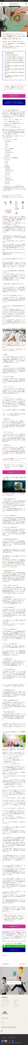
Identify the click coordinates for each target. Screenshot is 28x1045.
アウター (15, 1004)
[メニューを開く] (3, 4)
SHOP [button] (2, 1022)
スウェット (4, 1006)
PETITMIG (4, 1042)
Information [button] (4, 1018)
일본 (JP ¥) (11, 1037)
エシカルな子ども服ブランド (12, 55)
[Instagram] (1, 1031)
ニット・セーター (5, 1004)
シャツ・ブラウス (5, 1000)
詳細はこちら (21, 0)
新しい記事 (23, 964)
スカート (15, 1002)
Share (5, 955)
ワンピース (16, 1000)
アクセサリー (16, 1006)
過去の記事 (5, 964)
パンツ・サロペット (6, 1002)
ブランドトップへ (14, 950)
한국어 (3, 1037)
